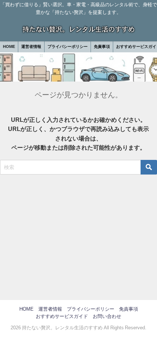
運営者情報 (31, 46)
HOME (9, 46)
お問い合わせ (107, 316)
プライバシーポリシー (67, 46)
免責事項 (102, 46)
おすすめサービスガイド (62, 316)
